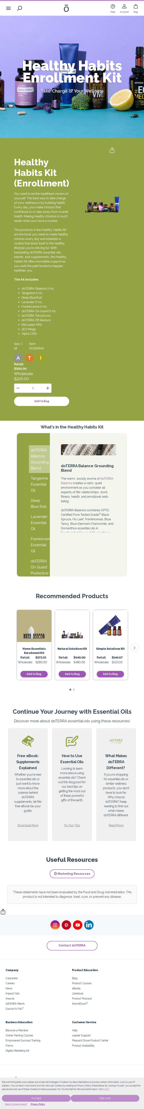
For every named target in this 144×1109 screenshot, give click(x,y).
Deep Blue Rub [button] (38, 503)
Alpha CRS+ (30, 333)
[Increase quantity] (47, 388)
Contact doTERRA (72, 945)
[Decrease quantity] (18, 388)
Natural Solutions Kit (72, 648)
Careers (10, 983)
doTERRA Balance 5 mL (38, 288)
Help (75, 1030)
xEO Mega (29, 329)
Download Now (27, 825)
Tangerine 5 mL (32, 293)
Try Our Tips (72, 825)
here (106, 1089)
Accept (36, 1098)
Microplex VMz (32, 324)
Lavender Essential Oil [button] (39, 522)
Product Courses (82, 983)
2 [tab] (73, 689)
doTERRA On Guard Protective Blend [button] (39, 570)
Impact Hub (13, 993)
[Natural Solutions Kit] (72, 626)
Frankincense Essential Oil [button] (40, 545)
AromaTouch (80, 1003)
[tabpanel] (34, 645)
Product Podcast (82, 998)
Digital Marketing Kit (17, 1050)
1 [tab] (70, 689)
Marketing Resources (74, 873)
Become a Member (17, 1030)
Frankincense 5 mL (34, 306)
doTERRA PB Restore (36, 320)
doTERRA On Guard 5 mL (39, 311)
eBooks (76, 988)
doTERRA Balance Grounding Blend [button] (40, 459)
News (9, 988)
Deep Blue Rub (32, 297)
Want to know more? (16, 1104)
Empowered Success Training (23, 1040)
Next (134, 647)
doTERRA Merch (15, 1003)
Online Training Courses (19, 1035)
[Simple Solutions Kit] (110, 626)
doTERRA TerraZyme (36, 315)
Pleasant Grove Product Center (90, 1040)
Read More (116, 825)
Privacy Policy (38, 1104)
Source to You (15, 1008)
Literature (77, 993)
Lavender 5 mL (32, 302)
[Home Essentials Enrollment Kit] (34, 626)
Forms (9, 1045)
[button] (18, 358)
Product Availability (83, 1045)
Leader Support (81, 1035)
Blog (74, 978)
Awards (10, 998)
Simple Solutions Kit (110, 648)
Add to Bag (41, 401)
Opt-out (104, 1098)
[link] (113, 8)
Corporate (11, 978)
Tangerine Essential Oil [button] (39, 484)
